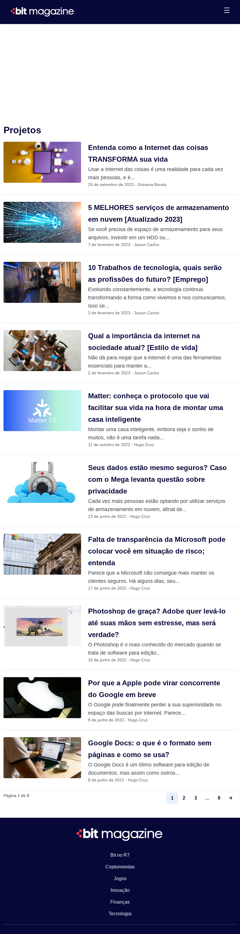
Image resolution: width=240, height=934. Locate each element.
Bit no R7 (120, 855)
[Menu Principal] (226, 11)
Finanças (120, 901)
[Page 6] (230, 798)
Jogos (120, 878)
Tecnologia (120, 913)
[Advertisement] (120, 68)
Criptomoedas (120, 866)
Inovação (120, 890)
